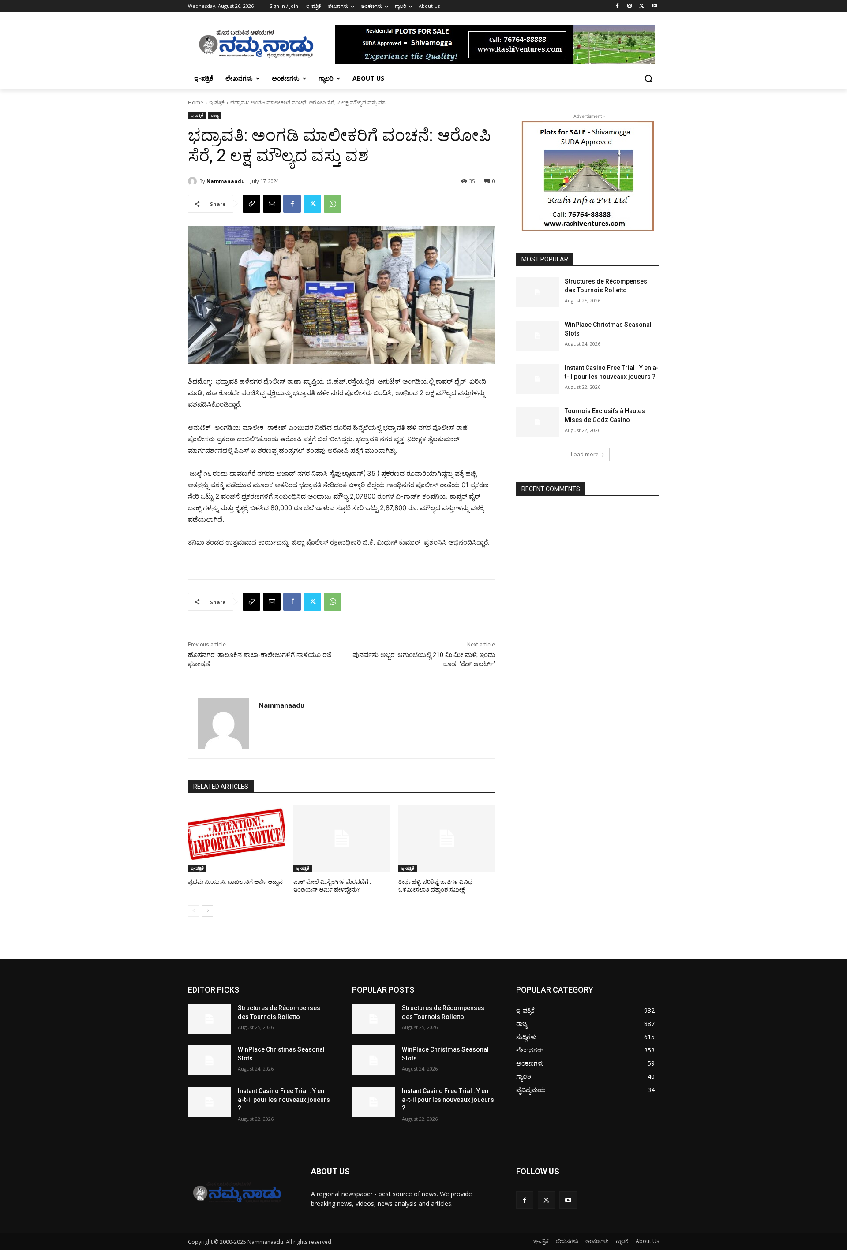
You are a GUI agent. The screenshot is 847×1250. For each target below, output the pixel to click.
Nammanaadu (225, 181)
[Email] (272, 204)
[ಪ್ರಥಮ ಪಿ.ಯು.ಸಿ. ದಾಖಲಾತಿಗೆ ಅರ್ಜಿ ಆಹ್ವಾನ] (236, 838)
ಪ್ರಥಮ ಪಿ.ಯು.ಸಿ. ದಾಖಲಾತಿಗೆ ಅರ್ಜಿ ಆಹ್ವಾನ (235, 881)
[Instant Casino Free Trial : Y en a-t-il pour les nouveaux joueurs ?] (537, 379)
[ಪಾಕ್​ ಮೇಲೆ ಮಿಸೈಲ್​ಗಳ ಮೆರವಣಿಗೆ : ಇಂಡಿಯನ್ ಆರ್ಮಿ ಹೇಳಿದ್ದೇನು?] (341, 838)
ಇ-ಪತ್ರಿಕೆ (217, 102)
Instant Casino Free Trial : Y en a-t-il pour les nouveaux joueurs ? (284, 1099)
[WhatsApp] (332, 204)
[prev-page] (193, 911)
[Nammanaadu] (193, 181)
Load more (585, 454)
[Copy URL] (251, 204)
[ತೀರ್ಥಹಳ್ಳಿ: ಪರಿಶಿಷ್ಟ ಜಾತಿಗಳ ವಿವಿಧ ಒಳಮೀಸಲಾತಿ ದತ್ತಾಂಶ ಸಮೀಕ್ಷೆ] (446, 838)
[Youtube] (654, 6)
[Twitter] (642, 6)
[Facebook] (617, 6)
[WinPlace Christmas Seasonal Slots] (537, 336)
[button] (648, 78)
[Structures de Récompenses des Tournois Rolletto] (537, 292)
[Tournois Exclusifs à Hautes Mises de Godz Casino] (537, 422)
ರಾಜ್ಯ (214, 115)
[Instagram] (630, 6)
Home (195, 102)
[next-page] (207, 911)
